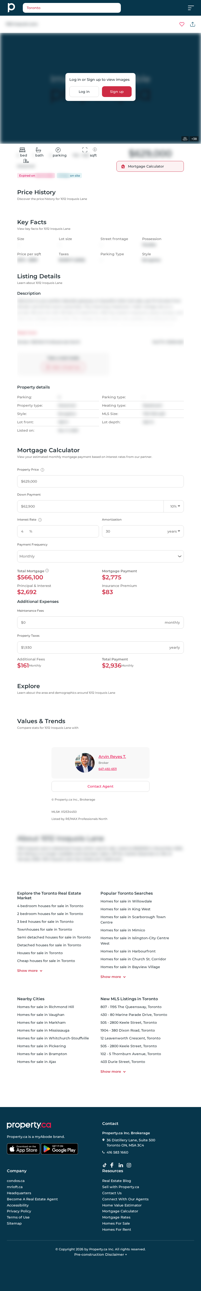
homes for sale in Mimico (122, 930)
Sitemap (14, 1223)
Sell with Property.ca (120, 1187)
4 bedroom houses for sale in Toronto (50, 906)
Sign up (117, 91)
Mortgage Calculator (120, 1211)
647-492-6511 (108, 769)
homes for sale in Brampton (42, 1054)
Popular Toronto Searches (126, 893)
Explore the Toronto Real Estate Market (49, 895)
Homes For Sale (116, 1223)
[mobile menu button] (193, 8)
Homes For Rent (116, 1229)
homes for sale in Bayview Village (130, 967)
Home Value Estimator (122, 1205)
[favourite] (181, 24)
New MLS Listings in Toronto (129, 999)
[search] (72, 8)
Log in (84, 91)
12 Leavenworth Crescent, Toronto (130, 1038)
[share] (192, 24)
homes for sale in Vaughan (40, 1014)
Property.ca (17, 1136)
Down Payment (29, 494)
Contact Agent (100, 786)
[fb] (113, 1165)
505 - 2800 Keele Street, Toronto (128, 1022)
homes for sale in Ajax (36, 1062)
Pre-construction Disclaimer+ (100, 1254)
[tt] (105, 1165)
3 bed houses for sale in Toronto (45, 921)
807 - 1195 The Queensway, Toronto (131, 1007)
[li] (121, 1165)
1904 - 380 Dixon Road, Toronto (127, 1030)
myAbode (43, 1136)
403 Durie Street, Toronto (122, 1062)
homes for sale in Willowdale (126, 901)
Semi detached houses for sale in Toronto (54, 937)
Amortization (112, 519)
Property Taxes (28, 635)
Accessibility (18, 1205)
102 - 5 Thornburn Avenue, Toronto (130, 1054)
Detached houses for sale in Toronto (49, 945)
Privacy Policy (19, 1211)
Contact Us (112, 1193)
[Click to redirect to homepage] (11, 7)
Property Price (30, 469)
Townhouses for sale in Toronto (44, 929)
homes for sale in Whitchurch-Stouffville (53, 1038)
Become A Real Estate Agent (32, 1199)
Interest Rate (28, 519)
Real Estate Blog (116, 1181)
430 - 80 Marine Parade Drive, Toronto (133, 1014)
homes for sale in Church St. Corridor (133, 959)
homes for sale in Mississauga (43, 1030)
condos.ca (16, 1181)
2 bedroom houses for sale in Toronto (50, 914)
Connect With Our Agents (125, 1199)
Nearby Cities (30, 999)
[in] (129, 1165)
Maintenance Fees (30, 610)
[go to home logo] (29, 1125)
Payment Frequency (32, 544)
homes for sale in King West (125, 909)
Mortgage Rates (116, 1217)
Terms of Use (18, 1217)
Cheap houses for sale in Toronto (46, 961)
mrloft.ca (15, 1187)
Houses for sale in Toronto (40, 953)
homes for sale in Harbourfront (128, 951)
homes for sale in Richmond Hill (45, 1007)
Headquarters (19, 1193)
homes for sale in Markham (41, 1022)
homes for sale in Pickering (41, 1046)
